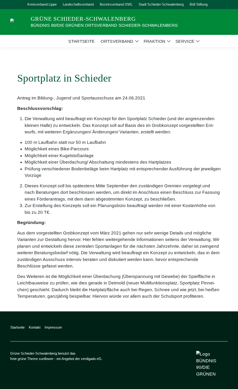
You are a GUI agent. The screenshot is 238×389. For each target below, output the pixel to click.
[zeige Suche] (220, 4)
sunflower (46, 359)
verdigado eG (91, 359)
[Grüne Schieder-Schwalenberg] (18, 21)
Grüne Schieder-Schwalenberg (83, 19)
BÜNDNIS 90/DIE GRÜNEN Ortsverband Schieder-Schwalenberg (104, 25)
